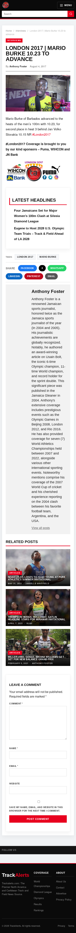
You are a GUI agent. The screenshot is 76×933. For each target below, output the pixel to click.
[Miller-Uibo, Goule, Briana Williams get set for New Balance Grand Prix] (38, 647)
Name (13, 748)
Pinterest (33, 276)
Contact (60, 887)
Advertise (61, 893)
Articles (14, 573)
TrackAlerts (15, 925)
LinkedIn (14, 276)
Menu (68, 5)
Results (38, 904)
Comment (16, 703)
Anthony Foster (18, 66)
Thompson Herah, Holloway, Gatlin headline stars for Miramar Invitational (36, 618)
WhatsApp (57, 268)
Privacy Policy (64, 899)
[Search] (71, 14)
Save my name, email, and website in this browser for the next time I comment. (36, 808)
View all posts (41, 528)
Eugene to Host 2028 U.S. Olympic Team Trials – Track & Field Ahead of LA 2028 (39, 234)
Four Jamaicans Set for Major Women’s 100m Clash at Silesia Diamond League (37, 216)
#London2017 (41, 134)
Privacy (61, 925)
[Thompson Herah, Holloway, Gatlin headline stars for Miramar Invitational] (38, 607)
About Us (61, 881)
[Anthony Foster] (19, 295)
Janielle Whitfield (37, 583)
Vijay (29, 623)
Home (9, 30)
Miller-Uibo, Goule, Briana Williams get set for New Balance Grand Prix (36, 658)
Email (51, 276)
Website (14, 783)
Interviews (21, 30)
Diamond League (43, 892)
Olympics (39, 898)
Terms (71, 925)
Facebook (27, 268)
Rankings (39, 910)
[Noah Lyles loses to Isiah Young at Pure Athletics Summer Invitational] (38, 567)
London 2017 (25, 257)
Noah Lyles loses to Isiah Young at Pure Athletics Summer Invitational (36, 578)
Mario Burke (47, 257)
